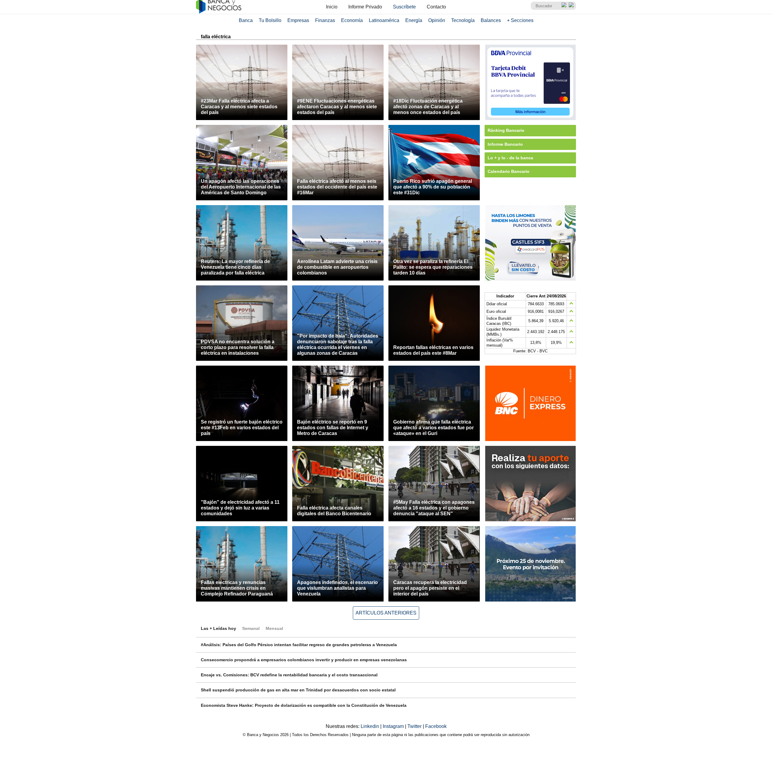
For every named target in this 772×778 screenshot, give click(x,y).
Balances (491, 20)
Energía (413, 20)
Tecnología (463, 20)
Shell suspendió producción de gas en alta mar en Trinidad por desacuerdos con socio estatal (298, 689)
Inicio (331, 6)
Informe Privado (365, 6)
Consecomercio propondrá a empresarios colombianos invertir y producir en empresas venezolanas (304, 659)
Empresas (298, 20)
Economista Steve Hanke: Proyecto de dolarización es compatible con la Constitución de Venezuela (304, 705)
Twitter (415, 726)
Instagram (394, 726)
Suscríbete (404, 6)
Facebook (436, 726)
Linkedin (370, 726)
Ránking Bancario (506, 130)
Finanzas (325, 20)
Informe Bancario (505, 144)
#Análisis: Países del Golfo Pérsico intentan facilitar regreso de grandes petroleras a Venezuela (299, 644)
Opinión (436, 20)
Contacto (436, 6)
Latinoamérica (384, 20)
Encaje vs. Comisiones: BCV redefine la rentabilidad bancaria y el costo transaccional (289, 674)
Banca (246, 20)
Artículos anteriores (386, 612)
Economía (352, 20)
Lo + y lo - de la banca (510, 157)
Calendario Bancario (509, 171)
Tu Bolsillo (270, 20)
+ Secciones (520, 20)
